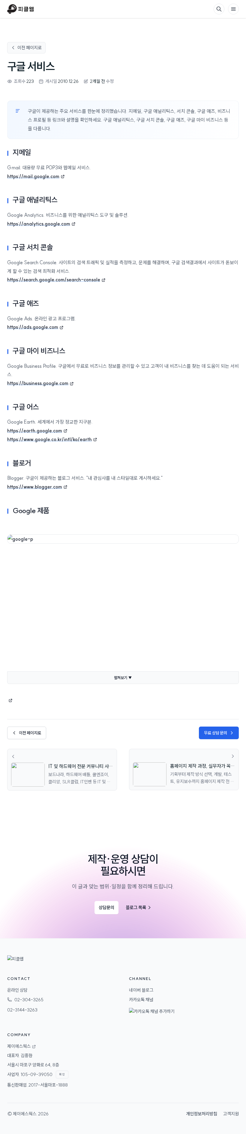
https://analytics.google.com (38, 224)
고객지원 (231, 1114)
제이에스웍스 (24, 1114)
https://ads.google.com (32, 327)
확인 (62, 1074)
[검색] (219, 9)
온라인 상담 (17, 990)
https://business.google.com (37, 383)
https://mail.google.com (33, 176)
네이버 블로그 (141, 990)
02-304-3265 (29, 999)
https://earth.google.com (34, 431)
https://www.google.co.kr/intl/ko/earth (49, 439)
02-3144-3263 (22, 1010)
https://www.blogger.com (34, 487)
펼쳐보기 (123, 677)
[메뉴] (233, 9)
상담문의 (106, 907)
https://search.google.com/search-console (53, 280)
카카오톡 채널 (141, 999)
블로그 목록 (139, 907)
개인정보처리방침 (201, 1114)
